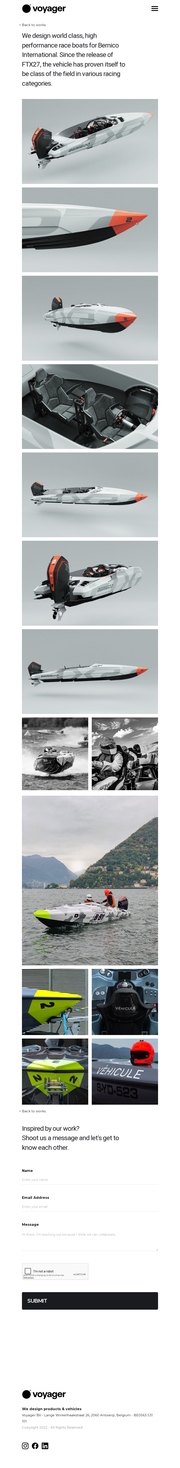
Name (27, 1171)
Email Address (35, 1198)
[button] (154, 8)
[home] (44, 8)
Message (30, 1224)
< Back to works (32, 24)
